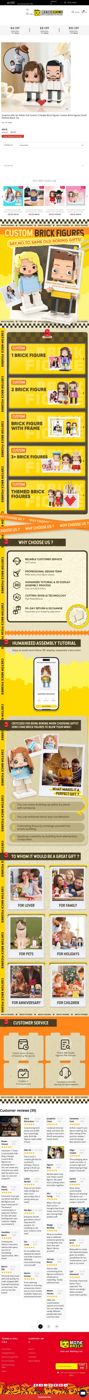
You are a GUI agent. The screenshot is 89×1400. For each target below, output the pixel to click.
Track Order (71, 3)
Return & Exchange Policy (10, 1357)
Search (4, 1371)
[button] (2, 201)
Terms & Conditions (8, 1361)
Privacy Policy (6, 1349)
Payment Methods (34, 1361)
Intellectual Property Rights (8, 1366)
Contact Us (32, 1353)
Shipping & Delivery (8, 1353)
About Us (31, 1349)
